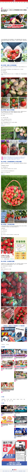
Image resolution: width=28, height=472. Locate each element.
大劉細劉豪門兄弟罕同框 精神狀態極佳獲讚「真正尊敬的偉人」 (7, 413)
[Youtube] (15, 469)
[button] (1, 1)
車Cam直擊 (8, 399)
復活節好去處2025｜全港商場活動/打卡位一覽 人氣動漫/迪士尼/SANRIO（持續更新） (20, 368)
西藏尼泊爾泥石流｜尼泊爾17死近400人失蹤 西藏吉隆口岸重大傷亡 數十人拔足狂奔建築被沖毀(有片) (20, 425)
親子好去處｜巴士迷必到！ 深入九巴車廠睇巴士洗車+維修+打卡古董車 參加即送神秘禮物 (7, 368)
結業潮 (11, 399)
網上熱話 (21, 399)
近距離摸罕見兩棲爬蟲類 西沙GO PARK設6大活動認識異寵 (20, 379)
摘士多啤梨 (7, 344)
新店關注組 (18, 399)
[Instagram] (14, 469)
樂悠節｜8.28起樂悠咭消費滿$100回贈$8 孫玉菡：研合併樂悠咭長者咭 (20, 436)
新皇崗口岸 (14, 399)
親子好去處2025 (3, 344)
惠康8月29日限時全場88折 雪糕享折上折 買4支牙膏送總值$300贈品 (7, 424)
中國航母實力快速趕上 (17, 413)
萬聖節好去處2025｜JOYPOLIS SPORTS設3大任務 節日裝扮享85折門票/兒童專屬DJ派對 (7, 357)
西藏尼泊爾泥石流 (3, 399)
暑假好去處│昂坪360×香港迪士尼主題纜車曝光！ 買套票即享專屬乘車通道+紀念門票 (20, 357)
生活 (1, 8)
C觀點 (24, 399)
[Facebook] (12, 469)
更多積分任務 (17, 467)
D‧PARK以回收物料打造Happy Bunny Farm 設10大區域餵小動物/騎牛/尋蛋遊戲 (7, 390)
